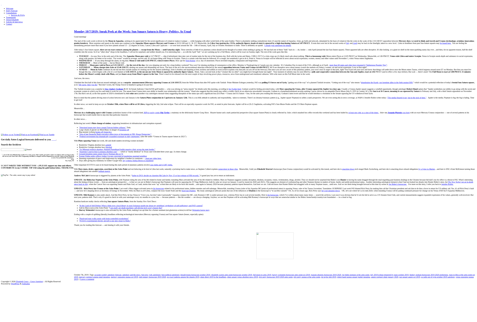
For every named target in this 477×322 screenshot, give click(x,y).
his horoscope (158, 188)
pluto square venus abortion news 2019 (242, 277)
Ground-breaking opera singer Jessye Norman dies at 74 (101, 154)
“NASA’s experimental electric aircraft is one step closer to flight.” (105, 221)
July (347, 43)
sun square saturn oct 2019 (409, 277)
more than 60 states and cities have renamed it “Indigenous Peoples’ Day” (358, 65)
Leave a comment (87, 279)
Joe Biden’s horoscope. (398, 184)
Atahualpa (26, 284)
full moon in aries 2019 (262, 275)
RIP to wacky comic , (156, 113)
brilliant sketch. (104, 171)
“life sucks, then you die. (88, 85)
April (355, 43)
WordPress (15, 284)
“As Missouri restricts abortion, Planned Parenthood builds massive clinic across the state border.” (117, 149)
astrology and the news (131, 275)
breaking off (124, 130)
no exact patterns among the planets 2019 (183, 277)
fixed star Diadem (189, 191)
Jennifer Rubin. (447, 184)
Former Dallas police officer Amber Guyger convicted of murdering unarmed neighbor (113, 156)
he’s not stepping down (331, 191)
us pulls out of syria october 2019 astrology (438, 277)
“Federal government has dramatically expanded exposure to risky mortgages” (109, 136)
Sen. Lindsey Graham (113, 89)
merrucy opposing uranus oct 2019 (124, 277)
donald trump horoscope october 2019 (195, 275)
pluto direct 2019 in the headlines (213, 277)
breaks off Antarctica (103, 132)
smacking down (348, 169)
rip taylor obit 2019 (328, 277)
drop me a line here (264, 305)
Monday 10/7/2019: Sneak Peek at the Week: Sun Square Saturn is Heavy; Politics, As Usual (132, 31)
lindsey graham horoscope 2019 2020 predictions (429, 275)
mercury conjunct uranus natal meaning (94, 277)
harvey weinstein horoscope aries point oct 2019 (291, 275)
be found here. (445, 43)
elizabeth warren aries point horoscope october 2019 (231, 275)
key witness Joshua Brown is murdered (138, 161)
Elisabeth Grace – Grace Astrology (29, 281)
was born (398, 113)
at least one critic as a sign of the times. (363, 113)
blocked (109, 147)
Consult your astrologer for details (277, 45)
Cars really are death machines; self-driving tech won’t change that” (136, 208)
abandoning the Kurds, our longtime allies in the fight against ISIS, (387, 82)
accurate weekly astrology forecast (107, 275)
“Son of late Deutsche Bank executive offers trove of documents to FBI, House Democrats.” (115, 134)
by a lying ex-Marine (426, 169)
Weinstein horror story (201, 210)
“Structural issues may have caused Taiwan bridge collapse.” (102, 127)
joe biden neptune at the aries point (355, 275)
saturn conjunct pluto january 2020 (384, 277)
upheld (108, 145)
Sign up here (220, 300)
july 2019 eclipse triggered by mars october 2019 (389, 275)
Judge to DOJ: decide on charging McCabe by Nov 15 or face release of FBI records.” (166, 175)
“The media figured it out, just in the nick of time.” (406, 98)
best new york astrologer (150, 275)
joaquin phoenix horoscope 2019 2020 (326, 275)
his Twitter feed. (235, 89)
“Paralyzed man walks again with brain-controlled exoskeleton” (104, 219)
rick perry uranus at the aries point (307, 277)
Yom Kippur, (190, 61)
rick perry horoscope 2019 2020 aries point (276, 277)
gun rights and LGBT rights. (161, 165)
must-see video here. (153, 158)
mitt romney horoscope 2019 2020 (152, 277)
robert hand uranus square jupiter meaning (353, 277)
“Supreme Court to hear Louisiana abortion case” (98, 152)
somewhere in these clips (228, 169)
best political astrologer (170, 275)
